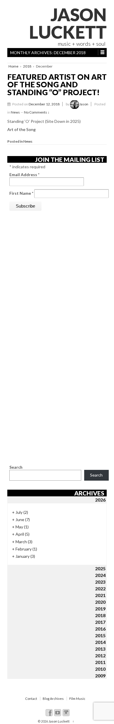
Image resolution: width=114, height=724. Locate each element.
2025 (100, 568)
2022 (100, 588)
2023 (100, 582)
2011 (100, 662)
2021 (100, 595)
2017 (100, 622)
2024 (100, 575)
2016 (100, 628)
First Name (21, 193)
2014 (100, 642)
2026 (100, 499)
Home (13, 66)
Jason (83, 104)
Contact (31, 698)
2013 (100, 649)
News (15, 112)
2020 (100, 602)
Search (16, 467)
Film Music (77, 698)
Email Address (24, 174)
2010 (100, 669)
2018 (27, 66)
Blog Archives (53, 698)
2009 (100, 675)
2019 (100, 608)
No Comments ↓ (36, 112)
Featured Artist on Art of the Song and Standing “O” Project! (57, 84)
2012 (100, 655)
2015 (100, 635)
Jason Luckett (68, 23)
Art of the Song (21, 129)
